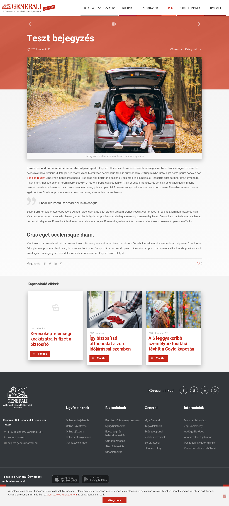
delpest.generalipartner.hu (23, 443)
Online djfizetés (75, 431)
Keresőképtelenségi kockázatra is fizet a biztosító (50, 339)
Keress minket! (16, 437)
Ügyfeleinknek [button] (190, 8)
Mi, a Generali (152, 420)
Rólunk (127, 8)
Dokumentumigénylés (78, 437)
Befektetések (152, 442)
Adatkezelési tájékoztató (198, 437)
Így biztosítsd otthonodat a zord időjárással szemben (110, 344)
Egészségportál (154, 431)
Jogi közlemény (193, 426)
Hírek (169, 8)
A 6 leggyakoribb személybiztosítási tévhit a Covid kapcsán (171, 344)
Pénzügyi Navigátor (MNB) (199, 442)
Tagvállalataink (153, 426)
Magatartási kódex (195, 420)
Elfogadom (114, 500)
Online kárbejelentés (77, 420)
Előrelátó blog (153, 448)
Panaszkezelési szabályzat (200, 448)
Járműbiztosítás (115, 446)
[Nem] (224, 496)
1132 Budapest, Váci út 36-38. (25, 432)
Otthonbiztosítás (115, 440)
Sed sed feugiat (36, 177)
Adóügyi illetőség (194, 431)
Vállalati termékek (155, 437)
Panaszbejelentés (76, 442)
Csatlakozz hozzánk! (99, 8)
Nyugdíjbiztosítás (115, 426)
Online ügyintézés (76, 426)
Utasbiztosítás (113, 452)
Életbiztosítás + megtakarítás (122, 420)
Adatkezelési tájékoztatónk (62, 494)
